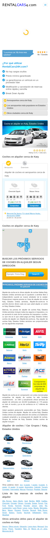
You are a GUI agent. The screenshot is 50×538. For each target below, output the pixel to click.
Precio (10, 529)
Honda (10, 505)
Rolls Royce (42, 510)
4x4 (21, 485)
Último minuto (14, 526)
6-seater (27, 485)
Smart (4, 512)
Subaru (11, 512)
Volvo (45, 512)
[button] (30, 231)
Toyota (19, 512)
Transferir (18, 529)
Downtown (25, 167)
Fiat (45, 503)
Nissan (10, 510)
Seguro (5, 526)
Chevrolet (5, 503)
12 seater (19, 487)
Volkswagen (36, 512)
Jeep (41, 505)
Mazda (36, 508)
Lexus (25, 508)
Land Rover (17, 508)
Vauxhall (27, 512)
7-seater (34, 485)
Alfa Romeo (7, 501)
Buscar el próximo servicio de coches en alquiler (25, 286)
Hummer (18, 505)
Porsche (25, 510)
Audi (26, 501)
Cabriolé (37, 487)
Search (35, 274)
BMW (38, 501)
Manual (22, 489)
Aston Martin (18, 501)
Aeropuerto (8, 167)
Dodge (34, 503)
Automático (29, 487)
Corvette (28, 503)
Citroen (20, 503)
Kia (46, 505)
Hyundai (27, 505)
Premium (29, 489)
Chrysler (14, 503)
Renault (33, 510)
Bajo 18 (26, 529)
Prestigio (37, 489)
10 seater (11, 487)
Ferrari (40, 503)
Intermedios (14, 489)
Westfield (5, 515)
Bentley (32, 501)
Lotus (30, 508)
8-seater (42, 485)
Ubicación (23, 526)
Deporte (44, 489)
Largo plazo (32, 526)
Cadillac (44, 501)
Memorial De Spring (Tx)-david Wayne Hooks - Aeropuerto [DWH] (24, 214)
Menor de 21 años (39, 529)
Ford (4, 505)
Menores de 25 (7, 531)
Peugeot (18, 510)
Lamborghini (7, 508)
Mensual (40, 526)
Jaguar (34, 505)
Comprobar (14, 205)
